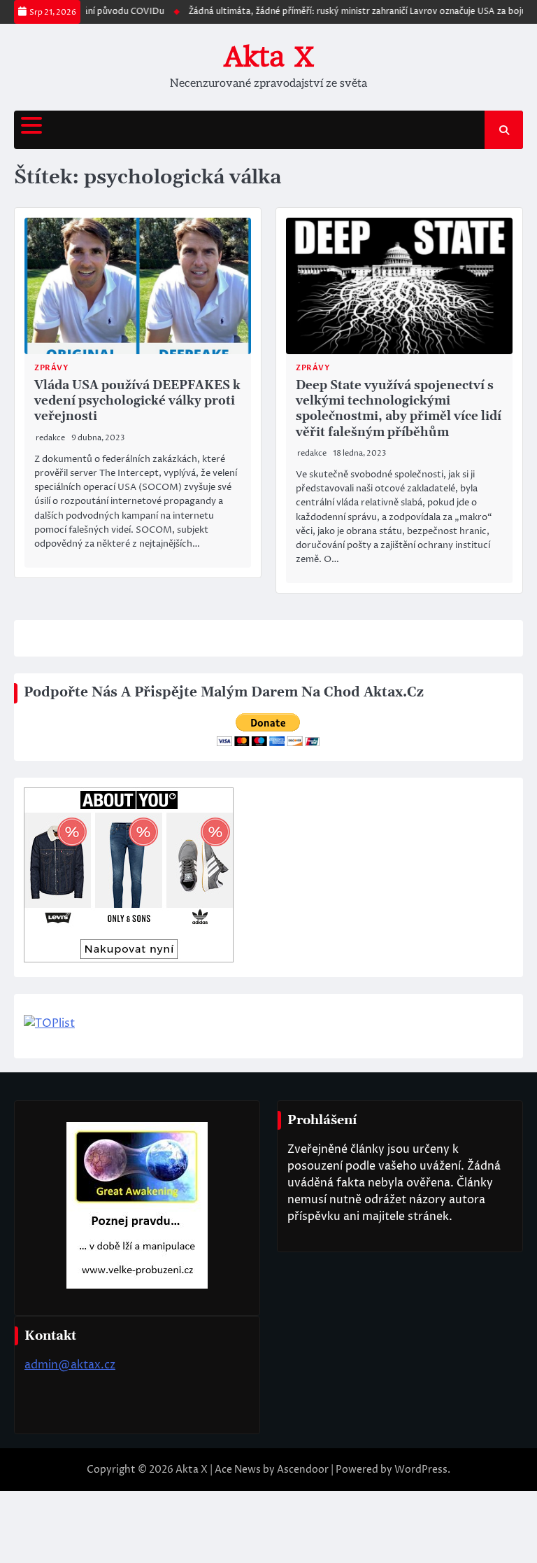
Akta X (269, 57)
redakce (50, 438)
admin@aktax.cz (69, 1365)
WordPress (421, 1469)
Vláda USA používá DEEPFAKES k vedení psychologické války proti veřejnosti (137, 401)
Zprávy (51, 368)
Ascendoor (303, 1469)
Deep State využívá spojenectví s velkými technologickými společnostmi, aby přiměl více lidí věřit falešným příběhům (398, 409)
